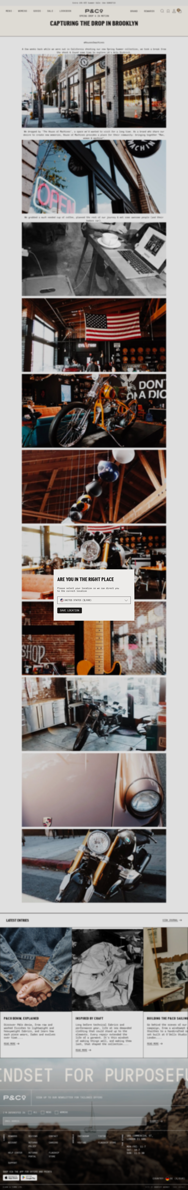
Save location (69, 610)
